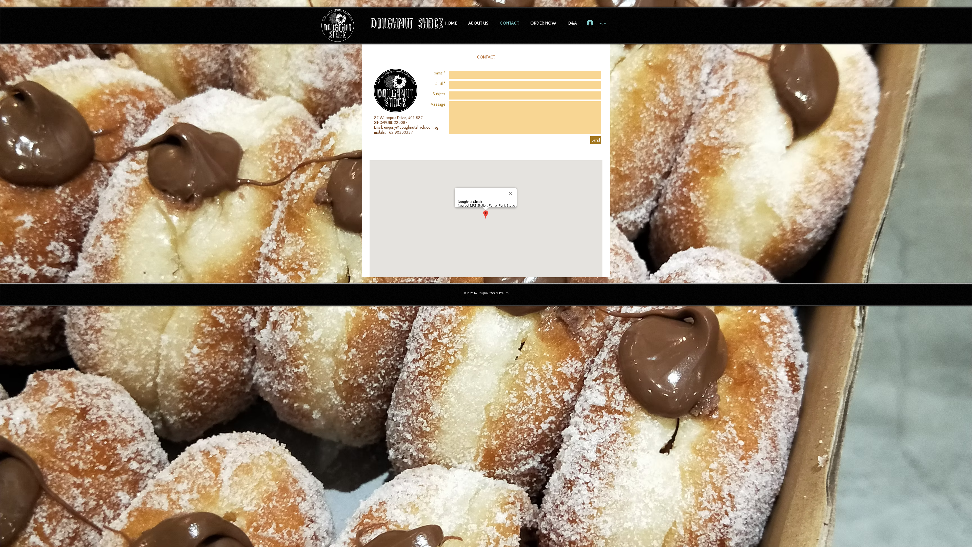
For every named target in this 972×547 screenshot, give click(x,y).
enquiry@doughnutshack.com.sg (411, 127)
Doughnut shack (407, 23)
